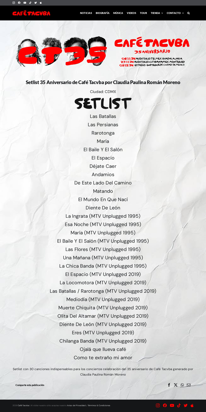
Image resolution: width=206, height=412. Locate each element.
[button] (188, 13)
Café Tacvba (23, 405)
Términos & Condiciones (99, 405)
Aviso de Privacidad (76, 405)
